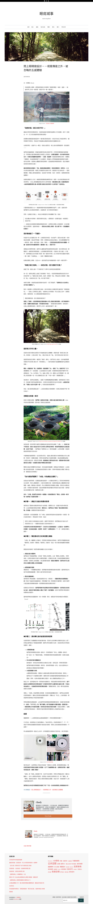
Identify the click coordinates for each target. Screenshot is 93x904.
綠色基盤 (49, 872)
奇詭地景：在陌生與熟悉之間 (16, 871)
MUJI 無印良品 (49, 762)
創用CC (63, 864)
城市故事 (79, 864)
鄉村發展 (67, 872)
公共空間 (52, 863)
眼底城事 (46, 13)
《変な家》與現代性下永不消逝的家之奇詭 (20, 865)
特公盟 (59, 869)
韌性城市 (71, 872)
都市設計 (62, 872)
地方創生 (73, 864)
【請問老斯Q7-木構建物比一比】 (17, 874)
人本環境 (56, 861)
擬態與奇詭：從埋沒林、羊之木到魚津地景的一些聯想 (23, 862)
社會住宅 (70, 869)
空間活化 (80, 869)
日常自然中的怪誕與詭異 (15, 860)
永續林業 (55, 869)
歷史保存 (71, 867)
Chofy (35, 831)
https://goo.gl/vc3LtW (52, 344)
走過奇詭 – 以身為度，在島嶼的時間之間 (19, 868)
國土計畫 (68, 864)
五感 (25, 846)
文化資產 (56, 867)
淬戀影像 (18, 897)
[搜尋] (81, 900)
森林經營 (67, 867)
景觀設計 (62, 867)
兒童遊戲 (70, 861)
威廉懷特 (50, 867)
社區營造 (63, 869)
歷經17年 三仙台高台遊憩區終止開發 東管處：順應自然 (23, 877)
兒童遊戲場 (75, 861)
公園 (58, 864)
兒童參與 (65, 861)
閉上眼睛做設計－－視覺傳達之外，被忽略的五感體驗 (47, 790)
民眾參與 (77, 866)
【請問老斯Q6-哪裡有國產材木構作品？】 (20, 880)
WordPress (16, 899)
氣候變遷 (50, 869)
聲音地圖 (29, 846)
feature (50, 861)
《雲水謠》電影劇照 (50, 123)
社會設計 (75, 869)
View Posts (48, 816)
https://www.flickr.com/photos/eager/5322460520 (50, 441)
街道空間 (56, 871)
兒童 (61, 861)
